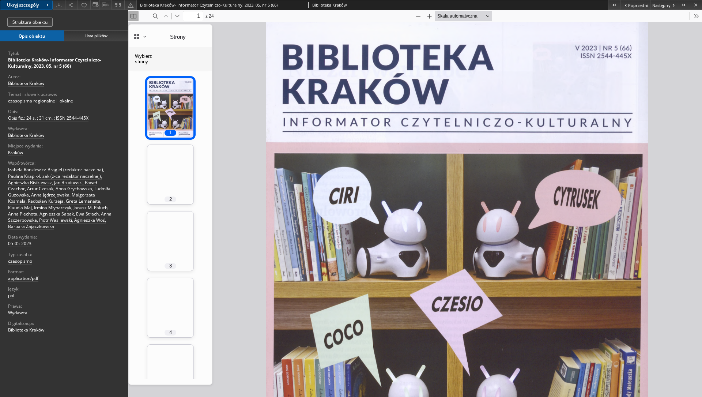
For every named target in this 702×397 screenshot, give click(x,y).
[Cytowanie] (118, 5)
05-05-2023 (19, 243)
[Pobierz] (59, 5)
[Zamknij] (696, 5)
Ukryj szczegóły (23, 5)
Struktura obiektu (30, 22)
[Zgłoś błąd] (130, 5)
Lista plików (95, 35)
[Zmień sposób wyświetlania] (94, 5)
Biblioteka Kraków (26, 83)
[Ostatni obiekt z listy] (684, 5)
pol (11, 295)
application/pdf (23, 278)
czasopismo (20, 261)
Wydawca (17, 313)
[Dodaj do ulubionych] (84, 5)
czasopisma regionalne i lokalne (40, 101)
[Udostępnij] (71, 5)
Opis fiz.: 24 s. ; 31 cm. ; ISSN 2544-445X (48, 118)
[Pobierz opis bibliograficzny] (105, 5)
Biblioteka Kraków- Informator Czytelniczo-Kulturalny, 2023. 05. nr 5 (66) (54, 63)
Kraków (15, 152)
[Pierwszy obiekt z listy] (614, 5)
